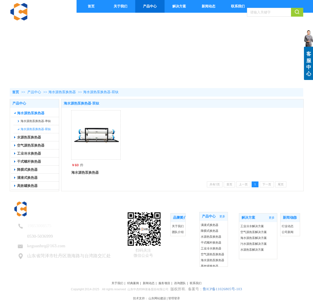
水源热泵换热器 (211, 236)
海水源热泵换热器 (62, 92)
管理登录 (174, 298)
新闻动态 (290, 217)
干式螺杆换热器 (211, 242)
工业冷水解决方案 (252, 226)
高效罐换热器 (209, 266)
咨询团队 (180, 283)
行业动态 (287, 226)
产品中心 (34, 92)
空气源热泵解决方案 (253, 232)
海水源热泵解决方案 (253, 238)
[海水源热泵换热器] (96, 135)
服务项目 (164, 283)
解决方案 (248, 217)
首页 (15, 92)
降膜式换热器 (209, 231)
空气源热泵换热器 (212, 254)
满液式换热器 (209, 225)
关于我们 (178, 226)
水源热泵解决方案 (252, 249)
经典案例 (133, 283)
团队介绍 (178, 232)
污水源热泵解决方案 (253, 244)
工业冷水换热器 (211, 248)
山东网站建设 (157, 298)
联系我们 (195, 283)
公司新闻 (287, 232)
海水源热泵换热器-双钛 (101, 92)
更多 (180, 217)
